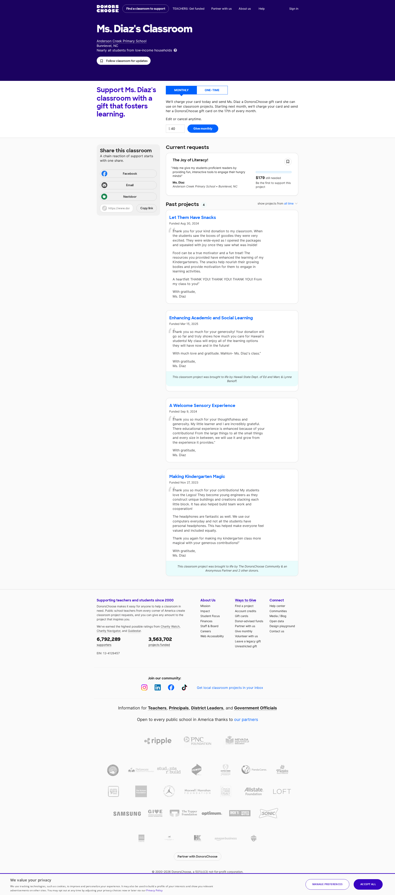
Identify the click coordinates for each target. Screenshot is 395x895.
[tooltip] (175, 49)
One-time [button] (212, 90)
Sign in (293, 8)
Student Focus (210, 616)
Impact (205, 611)
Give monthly (243, 631)
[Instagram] (144, 687)
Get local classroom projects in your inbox (230, 688)
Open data (277, 621)
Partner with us (221, 8)
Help (262, 8)
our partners (246, 719)
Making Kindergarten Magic (197, 476)
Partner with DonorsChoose (197, 856)
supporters (109, 641)
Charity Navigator (108, 630)
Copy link (146, 208)
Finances (206, 621)
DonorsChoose (108, 8)
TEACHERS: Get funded (188, 8)
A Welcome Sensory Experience (202, 405)
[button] (124, 61)
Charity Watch (170, 626)
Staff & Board (209, 626)
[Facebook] (171, 687)
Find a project (244, 606)
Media (274, 616)
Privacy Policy (154, 890)
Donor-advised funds (249, 621)
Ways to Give (245, 600)
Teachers (157, 708)
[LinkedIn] (158, 687)
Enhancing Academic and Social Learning (211, 318)
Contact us (277, 631)
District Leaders (207, 708)
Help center (277, 606)
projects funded (160, 641)
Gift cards (241, 616)
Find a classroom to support (145, 8)
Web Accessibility (212, 636)
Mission (205, 606)
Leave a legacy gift (248, 641)
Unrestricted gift (246, 646)
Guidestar (134, 630)
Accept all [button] (368, 884)
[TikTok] (184, 687)
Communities (278, 611)
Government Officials (255, 708)
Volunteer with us (246, 636)
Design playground (282, 626)
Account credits (245, 611)
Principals (179, 708)
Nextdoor (130, 197)
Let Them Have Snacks (192, 217)
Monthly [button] (181, 90)
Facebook (130, 174)
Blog (283, 616)
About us (245, 8)
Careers (205, 631)
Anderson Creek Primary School (121, 41)
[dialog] (197, 884)
